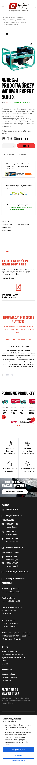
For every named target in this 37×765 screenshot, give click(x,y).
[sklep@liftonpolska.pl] (3, 547)
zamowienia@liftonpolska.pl (17, 572)
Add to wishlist (9, 154)
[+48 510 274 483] (3, 539)
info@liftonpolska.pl (14, 516)
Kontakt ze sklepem (8, 278)
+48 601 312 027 (11, 531)
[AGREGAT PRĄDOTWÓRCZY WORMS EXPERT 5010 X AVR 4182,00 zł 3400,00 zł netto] (10, 33)
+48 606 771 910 (11, 556)
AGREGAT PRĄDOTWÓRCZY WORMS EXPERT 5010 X (15, 262)
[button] (31, 43)
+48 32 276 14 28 (12, 509)
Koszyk (26, 146)
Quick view (4, 411)
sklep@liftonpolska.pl (15, 547)
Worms (8, 102)
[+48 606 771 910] (3, 557)
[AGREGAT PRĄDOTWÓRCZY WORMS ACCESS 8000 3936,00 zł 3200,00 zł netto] (4, 33)
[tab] (18, 251)
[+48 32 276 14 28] (3, 509)
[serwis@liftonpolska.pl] (3, 579)
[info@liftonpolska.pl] (3, 516)
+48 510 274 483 (12, 539)
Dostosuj (18, 755)
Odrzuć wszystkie (18, 761)
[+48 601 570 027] (3, 563)
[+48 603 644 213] (3, 524)
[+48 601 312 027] (3, 531)
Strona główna (9, 17)
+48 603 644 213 (12, 524)
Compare (22, 154)
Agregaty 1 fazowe (15, 224)
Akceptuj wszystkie (18, 750)
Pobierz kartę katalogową (10, 296)
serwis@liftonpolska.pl (15, 579)
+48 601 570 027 (12, 563)
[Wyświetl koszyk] (34, 7)
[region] (18, 740)
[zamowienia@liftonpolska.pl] (3, 572)
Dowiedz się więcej (4, 417)
